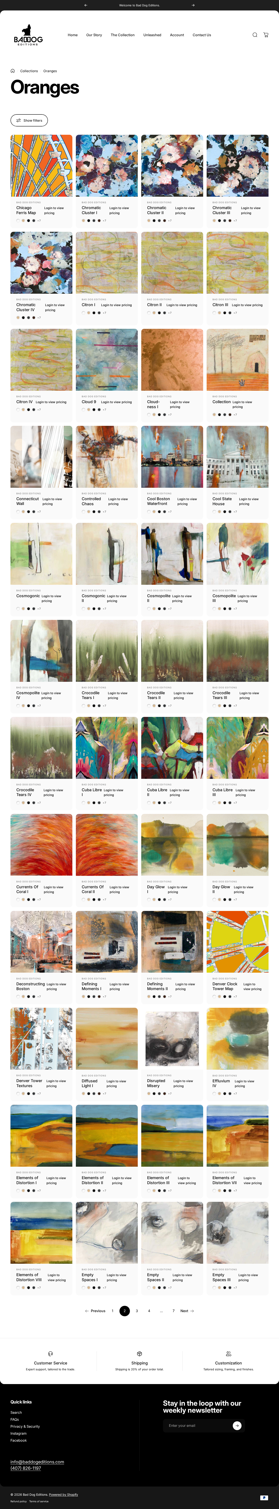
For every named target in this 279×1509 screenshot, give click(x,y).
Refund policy (18, 1501)
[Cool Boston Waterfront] (172, 457)
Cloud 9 (89, 401)
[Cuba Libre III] (238, 748)
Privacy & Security (25, 1426)
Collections (29, 71)
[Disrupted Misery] (172, 1039)
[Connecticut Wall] (41, 457)
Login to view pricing (54, 210)
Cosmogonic (28, 595)
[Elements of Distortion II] (107, 1136)
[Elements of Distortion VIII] (41, 1233)
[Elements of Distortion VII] (238, 1136)
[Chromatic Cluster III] (238, 166)
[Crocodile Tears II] (172, 651)
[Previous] (86, 5)
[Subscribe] (237, 1425)
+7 (39, 220)
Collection (222, 401)
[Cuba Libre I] (107, 748)
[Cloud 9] (107, 360)
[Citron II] (172, 263)
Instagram (18, 1433)
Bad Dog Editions (28, 202)
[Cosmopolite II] (172, 554)
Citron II (154, 304)
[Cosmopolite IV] (41, 651)
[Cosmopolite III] (238, 554)
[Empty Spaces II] (172, 1233)
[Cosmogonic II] (107, 554)
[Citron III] (238, 263)
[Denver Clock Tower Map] (238, 942)
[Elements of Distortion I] (41, 1136)
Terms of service (39, 1501)
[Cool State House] (238, 457)
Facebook (18, 1440)
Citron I (88, 304)
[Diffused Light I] (107, 1039)
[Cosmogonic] (41, 554)
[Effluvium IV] (238, 1039)
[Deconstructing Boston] (41, 942)
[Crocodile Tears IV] (41, 748)
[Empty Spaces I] (107, 1233)
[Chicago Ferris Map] (41, 166)
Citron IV (24, 401)
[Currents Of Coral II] (107, 845)
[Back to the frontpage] (12, 71)
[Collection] (238, 360)
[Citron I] (107, 263)
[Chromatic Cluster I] (107, 166)
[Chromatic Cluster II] (172, 166)
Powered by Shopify (63, 1494)
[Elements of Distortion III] (172, 1136)
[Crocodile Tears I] (107, 651)
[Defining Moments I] (107, 942)
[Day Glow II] (238, 845)
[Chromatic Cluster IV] (41, 263)
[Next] (193, 5)
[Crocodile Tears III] (238, 651)
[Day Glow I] (172, 845)
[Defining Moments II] (172, 942)
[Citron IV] (41, 360)
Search (16, 1412)
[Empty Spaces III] (238, 1233)
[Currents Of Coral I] (41, 845)
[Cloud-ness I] (172, 360)
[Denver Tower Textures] (41, 1039)
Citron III (220, 304)
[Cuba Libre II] (172, 748)
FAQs (14, 1419)
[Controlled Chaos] (107, 457)
